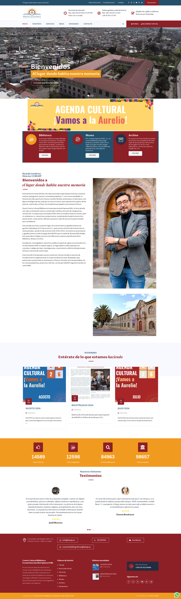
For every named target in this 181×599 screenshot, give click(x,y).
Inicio (25, 24)
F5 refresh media (153, 596)
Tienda (61, 565)
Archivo (62, 583)
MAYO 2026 (124, 408)
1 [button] (88, 529)
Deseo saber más (42, 82)
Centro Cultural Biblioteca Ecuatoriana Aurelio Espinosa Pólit (54, 596)
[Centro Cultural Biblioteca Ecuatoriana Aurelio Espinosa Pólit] (31, 12)
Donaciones (151, 3)
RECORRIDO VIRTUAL (150, 24)
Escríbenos (136, 540)
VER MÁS (45, 155)
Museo (61, 579)
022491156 (101, 540)
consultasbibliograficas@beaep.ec (76, 547)
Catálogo (121, 3)
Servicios (50, 24)
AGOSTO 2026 (106, 564)
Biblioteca (63, 576)
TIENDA (135, 24)
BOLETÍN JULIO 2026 (108, 574)
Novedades (74, 24)
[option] (44, 396)
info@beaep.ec (68, 540)
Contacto (87, 24)
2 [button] (91, 529)
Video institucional (94, 3)
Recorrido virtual (65, 569)
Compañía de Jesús (109, 3)
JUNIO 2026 (78, 405)
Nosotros (36, 24)
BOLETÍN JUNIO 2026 (37, 405)
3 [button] (93, 529)
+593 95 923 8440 (143, 567)
